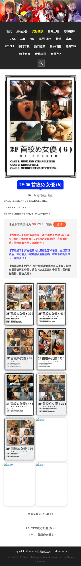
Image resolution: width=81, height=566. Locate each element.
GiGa (13, 38)
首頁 (9, 31)
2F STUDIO (47, 513)
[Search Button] (41, 63)
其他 (50, 195)
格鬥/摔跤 (45, 38)
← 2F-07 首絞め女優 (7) (40, 534)
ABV (32, 38)
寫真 (69, 38)
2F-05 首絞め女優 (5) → (40, 528)
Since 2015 (60, 551)
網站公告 (22, 31)
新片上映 (53, 31)
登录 (59, 224)
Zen (22, 38)
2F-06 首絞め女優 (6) (40, 184)
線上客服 (24, 53)
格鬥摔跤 (42, 195)
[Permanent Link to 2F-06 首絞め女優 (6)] (40, 126)
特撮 (58, 38)
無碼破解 (69, 31)
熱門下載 (23, 46)
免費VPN (71, 46)
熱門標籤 (39, 46)
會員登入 (56, 53)
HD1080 (9, 46)
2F (40, 513)
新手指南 (55, 46)
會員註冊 (40, 53)
